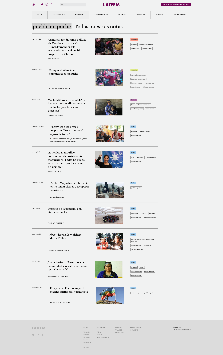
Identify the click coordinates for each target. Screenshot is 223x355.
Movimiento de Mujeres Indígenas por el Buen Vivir (142, 240)
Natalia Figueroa (56, 115)
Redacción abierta (101, 15)
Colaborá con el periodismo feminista (176, 4)
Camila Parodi (56, 59)
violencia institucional (150, 217)
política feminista (151, 157)
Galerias (99, 335)
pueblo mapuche (147, 48)
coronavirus (134, 213)
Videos (99, 332)
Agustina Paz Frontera (61, 139)
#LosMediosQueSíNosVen (138, 75)
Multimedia (79, 15)
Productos (141, 15)
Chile (132, 105)
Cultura (85, 345)
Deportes (86, 347)
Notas (39, 15)
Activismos (134, 39)
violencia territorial (136, 275)
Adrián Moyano (58, 197)
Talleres (118, 330)
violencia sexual (135, 87)
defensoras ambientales (146, 44)
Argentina (134, 44)
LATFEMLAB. (122, 15)
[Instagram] (47, 4)
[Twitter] (42, 4)
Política (133, 126)
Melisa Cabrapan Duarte (61, 88)
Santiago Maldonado (137, 249)
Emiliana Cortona (57, 223)
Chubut (142, 267)
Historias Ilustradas (103, 337)
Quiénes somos (180, 15)
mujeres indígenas (145, 131)
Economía (86, 337)
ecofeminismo (135, 48)
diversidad (134, 131)
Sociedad (134, 100)
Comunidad (160, 15)
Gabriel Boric (140, 157)
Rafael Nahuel (147, 245)
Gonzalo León (55, 171)
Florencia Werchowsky (67, 141)
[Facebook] (51, 4)
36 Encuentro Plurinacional (138, 79)
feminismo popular (136, 83)
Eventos (118, 327)
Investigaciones (59, 15)
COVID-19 (143, 213)
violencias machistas (148, 87)
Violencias (134, 70)
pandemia (152, 213)
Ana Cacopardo (76, 139)
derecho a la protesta (137, 109)
